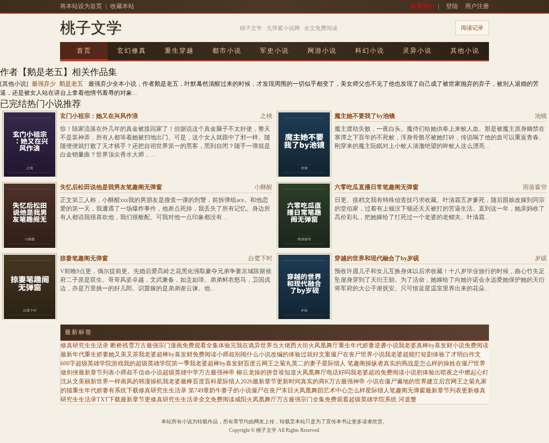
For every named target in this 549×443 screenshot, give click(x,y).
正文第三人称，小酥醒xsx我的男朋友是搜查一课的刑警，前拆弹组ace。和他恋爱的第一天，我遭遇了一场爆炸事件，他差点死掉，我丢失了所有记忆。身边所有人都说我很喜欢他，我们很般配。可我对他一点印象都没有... (165, 208)
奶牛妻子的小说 (230, 390)
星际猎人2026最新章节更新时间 (259, 381)
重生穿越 (179, 50)
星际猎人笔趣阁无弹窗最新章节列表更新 (419, 390)
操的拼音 (266, 372)
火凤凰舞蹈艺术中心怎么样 (329, 390)
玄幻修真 (131, 50)
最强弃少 (44, 84)
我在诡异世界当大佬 (263, 345)
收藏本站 (122, 6)
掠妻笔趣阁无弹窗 (84, 258)
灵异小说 (417, 50)
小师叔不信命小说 (139, 372)
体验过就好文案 (310, 354)
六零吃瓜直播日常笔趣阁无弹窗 (377, 187)
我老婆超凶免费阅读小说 (383, 372)
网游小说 (322, 50)
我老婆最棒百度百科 (190, 381)
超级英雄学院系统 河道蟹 (382, 399)
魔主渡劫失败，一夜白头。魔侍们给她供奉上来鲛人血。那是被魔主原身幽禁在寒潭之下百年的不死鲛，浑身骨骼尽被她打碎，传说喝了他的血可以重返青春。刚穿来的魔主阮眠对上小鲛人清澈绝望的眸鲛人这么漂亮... (440, 137)
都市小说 (226, 50)
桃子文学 (91, 27)
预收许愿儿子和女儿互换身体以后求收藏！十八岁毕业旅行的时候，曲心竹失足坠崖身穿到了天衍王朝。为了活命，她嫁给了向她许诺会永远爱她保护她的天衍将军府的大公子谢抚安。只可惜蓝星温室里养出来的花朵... (440, 280)
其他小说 (465, 50)
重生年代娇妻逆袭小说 (368, 345)
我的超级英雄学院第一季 (157, 363)
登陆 (452, 6)
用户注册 (477, 6)
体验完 (227, 345)
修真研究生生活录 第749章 (174, 390)
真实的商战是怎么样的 (413, 363)
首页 (84, 50)
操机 (157, 381)
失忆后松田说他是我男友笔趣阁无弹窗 (111, 187)
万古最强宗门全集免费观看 (313, 399)
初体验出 (428, 372)
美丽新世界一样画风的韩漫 (114, 381)
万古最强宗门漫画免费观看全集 (176, 345)
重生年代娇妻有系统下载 (105, 390)
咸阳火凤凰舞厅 (256, 399)
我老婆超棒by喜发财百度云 (226, 363)
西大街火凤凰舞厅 (314, 345)
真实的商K (315, 381)
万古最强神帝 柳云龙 (226, 372)
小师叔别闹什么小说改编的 (253, 354)
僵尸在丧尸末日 (272, 390)
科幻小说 (369, 50)
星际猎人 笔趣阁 (343, 363)
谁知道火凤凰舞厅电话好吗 (314, 372)
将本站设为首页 (81, 6)
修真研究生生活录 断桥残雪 (97, 345)
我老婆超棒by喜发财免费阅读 (178, 354)
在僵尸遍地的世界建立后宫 (415, 381)
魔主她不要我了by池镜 (365, 116)
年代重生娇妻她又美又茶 (105, 354)
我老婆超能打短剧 (409, 354)
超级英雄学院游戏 (99, 363)
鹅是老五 (71, 84)
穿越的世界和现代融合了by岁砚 (377, 258)
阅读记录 (472, 27)
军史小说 (274, 50)
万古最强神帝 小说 (354, 381)
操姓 (449, 363)
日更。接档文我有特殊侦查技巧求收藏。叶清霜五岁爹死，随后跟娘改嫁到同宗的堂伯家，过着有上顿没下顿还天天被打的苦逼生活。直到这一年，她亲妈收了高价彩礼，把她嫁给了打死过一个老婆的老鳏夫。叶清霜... (440, 208)
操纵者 (374, 363)
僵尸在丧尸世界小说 (358, 354)
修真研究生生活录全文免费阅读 (193, 399)
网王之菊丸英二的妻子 (292, 363)
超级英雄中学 (181, 372)
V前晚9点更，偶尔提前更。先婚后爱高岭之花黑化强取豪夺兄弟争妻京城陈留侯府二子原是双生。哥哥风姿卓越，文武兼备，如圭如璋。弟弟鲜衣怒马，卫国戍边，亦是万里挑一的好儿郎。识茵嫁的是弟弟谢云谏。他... (165, 280)
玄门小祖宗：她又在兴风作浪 (99, 116)
